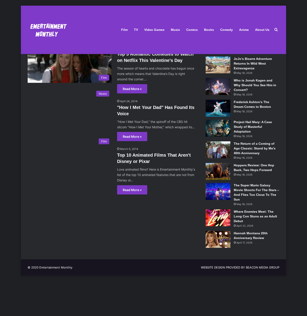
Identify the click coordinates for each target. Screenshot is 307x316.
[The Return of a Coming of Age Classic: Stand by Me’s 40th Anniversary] (218, 149)
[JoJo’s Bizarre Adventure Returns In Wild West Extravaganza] (218, 64)
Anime (244, 30)
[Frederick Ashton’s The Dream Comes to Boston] (218, 108)
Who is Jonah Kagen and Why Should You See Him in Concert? (255, 85)
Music (175, 30)
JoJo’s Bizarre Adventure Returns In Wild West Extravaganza (253, 63)
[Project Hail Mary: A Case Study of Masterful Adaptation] (218, 128)
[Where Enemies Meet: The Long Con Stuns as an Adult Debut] (218, 217)
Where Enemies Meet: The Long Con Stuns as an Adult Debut (255, 216)
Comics (192, 30)
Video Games (154, 30)
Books (209, 30)
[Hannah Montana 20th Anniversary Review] (218, 239)
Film (124, 30)
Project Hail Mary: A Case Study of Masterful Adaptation (253, 126)
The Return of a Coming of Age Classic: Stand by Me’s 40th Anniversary (255, 148)
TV (136, 30)
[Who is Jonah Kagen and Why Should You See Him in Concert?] (218, 86)
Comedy (226, 30)
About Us (262, 30)
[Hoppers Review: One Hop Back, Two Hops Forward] (218, 171)
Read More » (132, 89)
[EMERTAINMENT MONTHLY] (47, 30)
